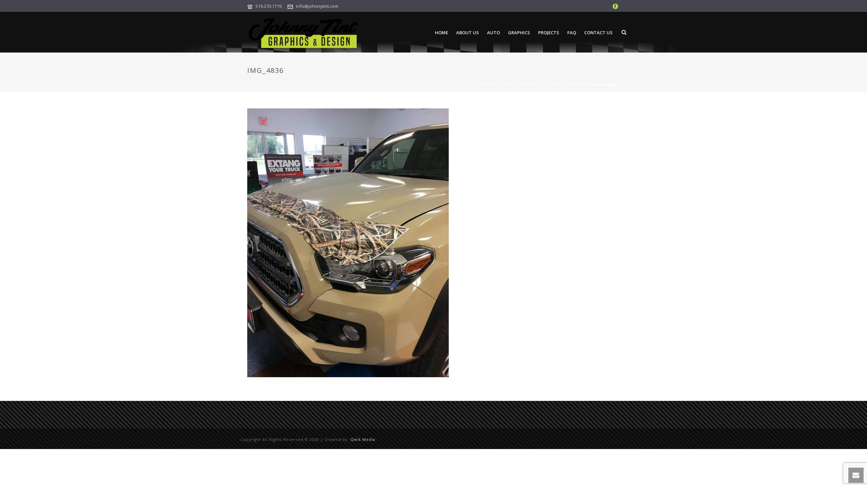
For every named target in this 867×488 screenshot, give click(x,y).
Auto (493, 32)
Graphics (519, 32)
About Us (467, 32)
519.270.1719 (268, 6)
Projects (548, 32)
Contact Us (598, 32)
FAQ (571, 32)
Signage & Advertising (522, 84)
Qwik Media (363, 439)
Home (441, 32)
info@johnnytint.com (317, 6)
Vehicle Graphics (572, 84)
